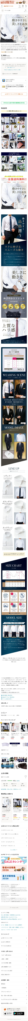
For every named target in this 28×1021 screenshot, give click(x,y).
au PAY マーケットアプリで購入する (14, 94)
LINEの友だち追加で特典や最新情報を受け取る (14, 102)
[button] (26, 52)
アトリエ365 (13, 893)
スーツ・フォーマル (5, 886)
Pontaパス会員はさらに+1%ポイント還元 (12, 69)
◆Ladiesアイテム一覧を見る (7, 697)
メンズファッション (14, 884)
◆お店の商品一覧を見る (6, 695)
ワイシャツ (13, 886)
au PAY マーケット (4, 884)
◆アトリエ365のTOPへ (6, 699)
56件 (18, 780)
